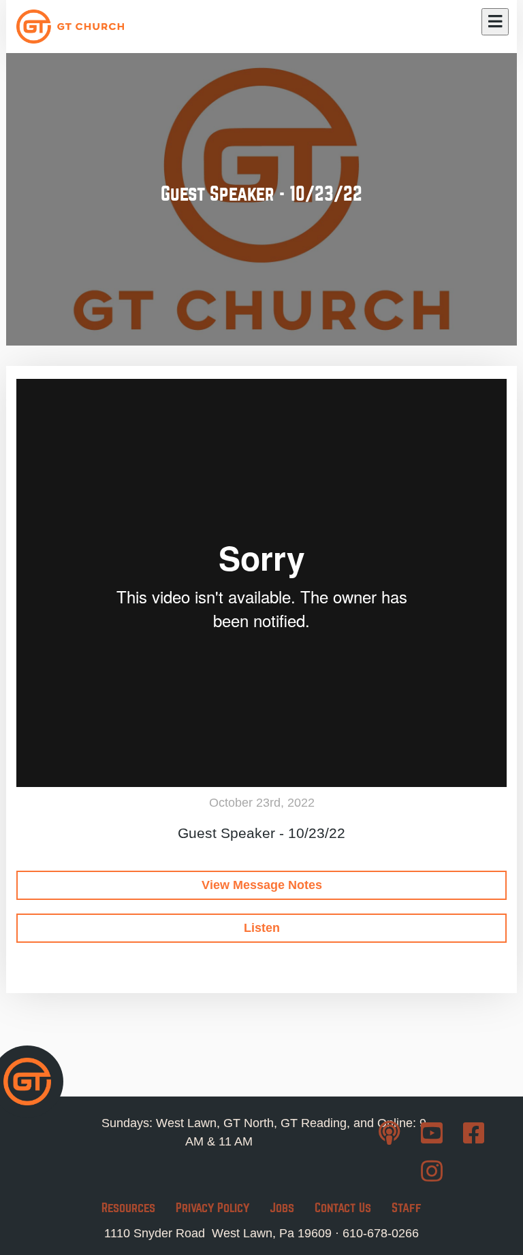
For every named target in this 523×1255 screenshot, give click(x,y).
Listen (262, 928)
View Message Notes (262, 885)
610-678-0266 (381, 1233)
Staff (407, 1207)
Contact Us (343, 1207)
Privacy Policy (212, 1207)
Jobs (282, 1207)
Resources (128, 1207)
